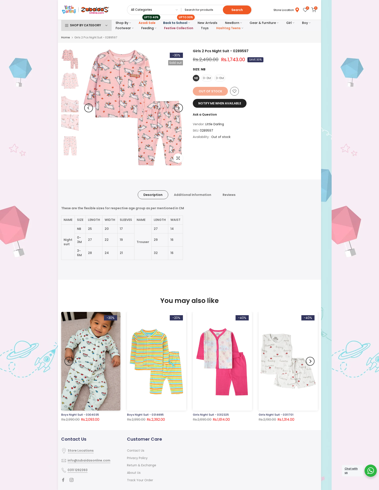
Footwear (123, 28)
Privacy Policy (137, 458)
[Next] (178, 108)
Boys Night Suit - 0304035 (80, 415)
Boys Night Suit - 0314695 (145, 415)
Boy (305, 23)
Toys (205, 28)
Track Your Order (140, 480)
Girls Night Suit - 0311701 (276, 415)
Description (153, 195)
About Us (134, 472)
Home (65, 37)
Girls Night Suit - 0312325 (211, 415)
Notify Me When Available (219, 103)
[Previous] (88, 108)
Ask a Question (205, 114)
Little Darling (214, 124)
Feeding (147, 28)
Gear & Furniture (263, 23)
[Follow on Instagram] (71, 480)
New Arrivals (207, 23)
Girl (289, 23)
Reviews (229, 195)
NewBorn (232, 23)
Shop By (122, 23)
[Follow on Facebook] (63, 480)
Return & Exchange (141, 465)
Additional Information (192, 195)
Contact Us (135, 450)
